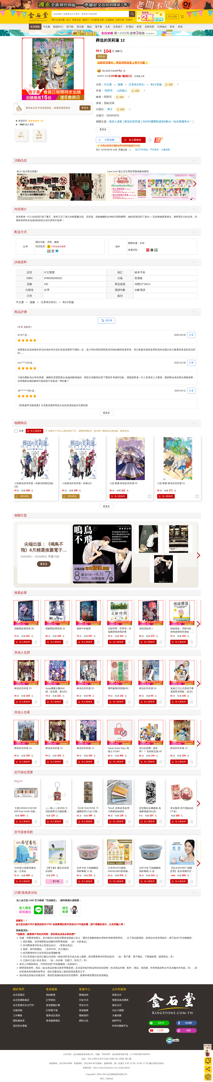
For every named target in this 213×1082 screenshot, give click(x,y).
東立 (110, 109)
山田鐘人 (122, 90)
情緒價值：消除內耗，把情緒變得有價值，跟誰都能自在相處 (182, 631)
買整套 (101, 56)
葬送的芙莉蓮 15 (22, 688)
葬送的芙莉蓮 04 (147, 688)
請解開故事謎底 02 (55, 628)
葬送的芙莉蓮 (132, 121)
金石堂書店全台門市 (23, 1005)
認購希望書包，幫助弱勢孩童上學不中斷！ (122, 62)
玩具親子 (118, 26)
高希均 (129, 20)
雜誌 (89, 26)
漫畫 (120, 84)
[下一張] (82, 69)
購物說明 (83, 994)
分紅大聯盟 (118, 1010)
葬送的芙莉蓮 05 (85, 688)
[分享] (207, 1069)
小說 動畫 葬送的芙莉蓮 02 (123, 483)
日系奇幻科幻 (137, 84)
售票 (180, 26)
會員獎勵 (35, 26)
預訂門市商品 (141, 149)
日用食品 (162, 26)
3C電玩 (129, 26)
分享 (191, 335)
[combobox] (90, 14)
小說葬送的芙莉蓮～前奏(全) (77, 483)
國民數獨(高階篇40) (118, 688)
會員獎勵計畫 (53, 1005)
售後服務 (83, 1010)
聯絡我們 (83, 1015)
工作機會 (17, 1015)
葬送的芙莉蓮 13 (22, 748)
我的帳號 (50, 994)
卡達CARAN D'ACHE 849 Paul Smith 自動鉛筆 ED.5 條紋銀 (25, 811)
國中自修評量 (58, 20)
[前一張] (24, 69)
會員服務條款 (53, 1020)
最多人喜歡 (115, 121)
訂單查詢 (50, 1000)
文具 (107, 26)
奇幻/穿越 (156, 84)
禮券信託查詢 (53, 1015)
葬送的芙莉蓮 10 (178, 748)
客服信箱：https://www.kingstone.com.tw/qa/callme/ (106, 1068)
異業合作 (116, 994)
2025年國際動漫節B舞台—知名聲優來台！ (167, 121)
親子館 (69, 26)
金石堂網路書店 (21, 1000)
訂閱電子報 (52, 1010)
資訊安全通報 (20, 1025)
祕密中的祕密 (84, 628)
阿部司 (109, 90)
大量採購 (165, 149)
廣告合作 (116, 1005)
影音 (172, 26)
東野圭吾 (76, 20)
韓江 (68, 20)
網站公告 (83, 1020)
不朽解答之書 (97, 20)
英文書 (80, 26)
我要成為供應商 (120, 1000)
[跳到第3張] (195, 199)
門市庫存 (154, 149)
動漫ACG (58, 26)
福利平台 (116, 1020)
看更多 (85, 107)
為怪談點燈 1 (146, 628)
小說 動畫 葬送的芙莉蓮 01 (171, 483)
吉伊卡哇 (120, 20)
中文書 (46, 26)
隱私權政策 (19, 1020)
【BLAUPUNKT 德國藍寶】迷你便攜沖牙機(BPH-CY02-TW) (182, 871)
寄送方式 (83, 1005)
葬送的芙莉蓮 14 (85, 748)
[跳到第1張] (191, 199)
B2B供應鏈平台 (120, 1025)
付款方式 (83, 1000)
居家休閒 (149, 26)
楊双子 (85, 20)
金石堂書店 (19, 994)
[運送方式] (207, 1076)
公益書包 (109, 20)
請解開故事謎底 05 (24, 628)
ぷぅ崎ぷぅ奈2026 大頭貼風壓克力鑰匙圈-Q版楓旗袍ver (57, 811)
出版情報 (17, 1010)
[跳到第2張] (193, 199)
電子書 (98, 26)
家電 (139, 26)
